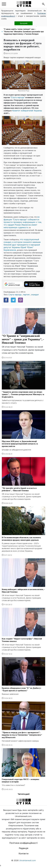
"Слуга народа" (17, 97)
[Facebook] (6, 300)
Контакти (23, 853)
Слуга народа (14, 294)
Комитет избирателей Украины (27, 110)
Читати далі (23, 794)
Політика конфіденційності (23, 843)
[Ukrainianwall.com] (23, 4)
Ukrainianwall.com (27, 860)
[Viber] (20, 300)
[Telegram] (13, 300)
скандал (35, 294)
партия (26, 294)
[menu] (4, 4)
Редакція (23, 848)
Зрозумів (23, 23)
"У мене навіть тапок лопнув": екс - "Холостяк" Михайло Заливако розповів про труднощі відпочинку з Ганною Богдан (24, 31)
